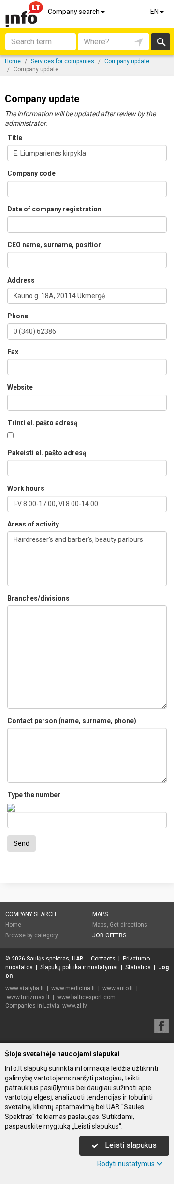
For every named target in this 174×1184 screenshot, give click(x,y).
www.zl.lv (74, 1005)
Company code (31, 173)
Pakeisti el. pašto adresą (47, 453)
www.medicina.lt (73, 988)
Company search (74, 11)
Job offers (109, 935)
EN (155, 11)
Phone (17, 316)
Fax (12, 351)
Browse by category (31, 935)
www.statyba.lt (24, 988)
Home (13, 924)
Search (160, 41)
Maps (100, 914)
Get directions (128, 924)
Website (20, 387)
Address (21, 280)
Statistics (138, 967)
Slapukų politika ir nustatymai (79, 967)
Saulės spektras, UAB (55, 958)
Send (21, 843)
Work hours (25, 488)
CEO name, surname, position (54, 245)
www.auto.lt (117, 988)
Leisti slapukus (130, 1145)
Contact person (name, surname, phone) (71, 720)
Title (14, 138)
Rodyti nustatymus (126, 1164)
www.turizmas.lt (28, 997)
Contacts (103, 958)
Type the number (33, 795)
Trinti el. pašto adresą (42, 423)
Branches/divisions (38, 598)
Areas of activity (33, 524)
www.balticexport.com (86, 997)
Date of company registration (54, 209)
